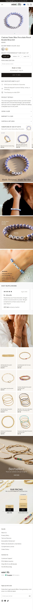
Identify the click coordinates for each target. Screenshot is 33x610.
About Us (4, 532)
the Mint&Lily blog (6, 567)
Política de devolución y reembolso (11, 544)
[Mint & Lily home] (16, 4)
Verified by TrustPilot (14, 307)
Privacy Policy (5, 535)
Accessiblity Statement (8, 541)
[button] (31, 4)
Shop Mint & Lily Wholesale (9, 564)
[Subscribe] (29, 596)
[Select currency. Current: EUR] (24, 4)
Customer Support (6, 558)
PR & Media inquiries (7, 561)
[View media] (16, 331)
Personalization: (8, 60)
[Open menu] (2, 4)
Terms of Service (6, 538)
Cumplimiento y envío (7, 546)
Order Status (5, 549)
